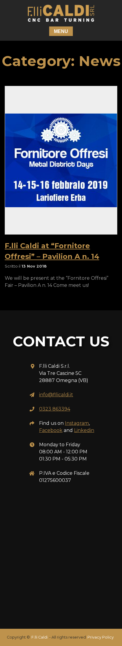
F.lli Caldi (39, 637)
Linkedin (84, 430)
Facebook (50, 430)
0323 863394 (54, 409)
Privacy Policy (100, 637)
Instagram (77, 423)
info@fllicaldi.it (56, 394)
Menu (61, 31)
